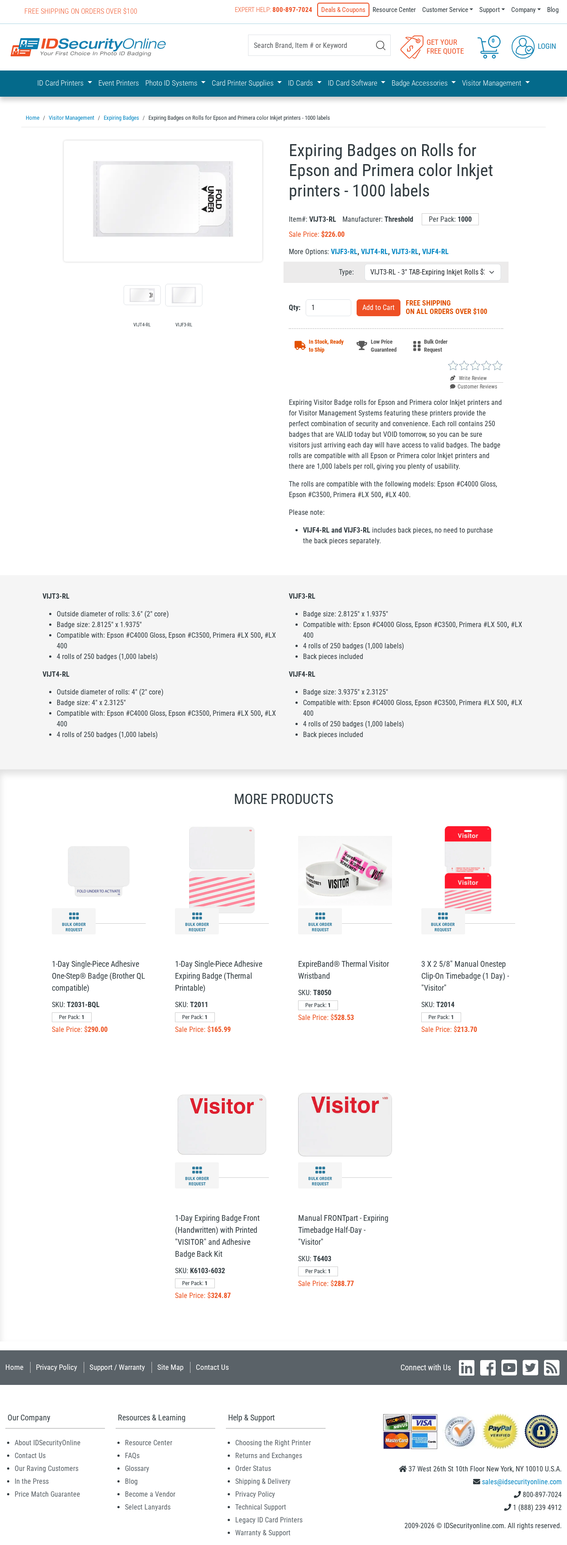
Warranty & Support (263, 1533)
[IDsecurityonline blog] (552, 1368)
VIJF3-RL (344, 251)
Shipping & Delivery (263, 1481)
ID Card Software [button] (353, 82)
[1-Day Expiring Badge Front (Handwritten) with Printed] (222, 1124)
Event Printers (118, 82)
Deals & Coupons (343, 10)
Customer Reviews (477, 387)
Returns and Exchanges (268, 1455)
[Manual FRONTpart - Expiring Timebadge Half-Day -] (345, 1124)
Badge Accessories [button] (421, 82)
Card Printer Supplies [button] (244, 82)
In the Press (32, 1481)
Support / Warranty (117, 1367)
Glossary (137, 1468)
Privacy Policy (56, 1367)
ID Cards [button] (301, 82)
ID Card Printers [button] (61, 82)
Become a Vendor (150, 1494)
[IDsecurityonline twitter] (530, 1368)
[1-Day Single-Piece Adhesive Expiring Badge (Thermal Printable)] (222, 870)
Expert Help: (273, 10)
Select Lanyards (148, 1507)
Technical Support (260, 1507)
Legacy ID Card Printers (269, 1520)
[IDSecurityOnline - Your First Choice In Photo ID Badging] (88, 47)
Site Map (170, 1367)
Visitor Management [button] (492, 82)
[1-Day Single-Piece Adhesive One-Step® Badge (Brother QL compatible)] (99, 870)
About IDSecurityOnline (48, 1443)
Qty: (294, 307)
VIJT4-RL (374, 251)
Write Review (472, 378)
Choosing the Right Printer (273, 1443)
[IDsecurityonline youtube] (509, 1368)
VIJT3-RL (405, 251)
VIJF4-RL (435, 251)
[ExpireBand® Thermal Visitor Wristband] (345, 870)
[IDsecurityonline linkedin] (467, 1368)
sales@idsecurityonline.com (522, 1482)
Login (546, 46)
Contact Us (212, 1367)
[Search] (381, 45)
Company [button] (523, 10)
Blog (553, 10)
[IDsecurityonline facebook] (488, 1368)
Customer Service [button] (445, 10)
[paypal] (541, 1431)
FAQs (132, 1455)
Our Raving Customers (46, 1468)
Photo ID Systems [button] (172, 82)
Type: (346, 272)
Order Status (253, 1468)
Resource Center (394, 10)
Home (14, 1367)
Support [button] (489, 10)
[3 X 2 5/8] (468, 870)
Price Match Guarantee (47, 1494)
